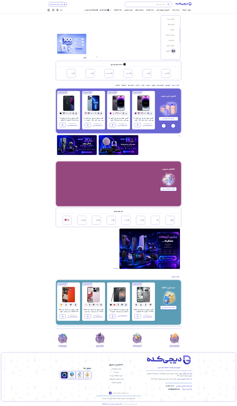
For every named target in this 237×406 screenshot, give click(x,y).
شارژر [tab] (143, 85)
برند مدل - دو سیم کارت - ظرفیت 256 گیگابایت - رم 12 (118, 311)
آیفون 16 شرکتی (170, 46)
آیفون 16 (172, 30)
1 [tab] (100, 56)
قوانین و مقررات (116, 383)
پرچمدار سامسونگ (170, 35)
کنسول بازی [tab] (160, 85)
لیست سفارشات (116, 369)
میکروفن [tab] (123, 85)
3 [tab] (96, 56)
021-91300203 (170, 386)
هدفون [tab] (154, 85)
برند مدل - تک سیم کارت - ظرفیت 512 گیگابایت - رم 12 (68, 120)
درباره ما (116, 372)
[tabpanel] (124, 37)
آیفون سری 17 (170, 19)
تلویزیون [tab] (167, 85)
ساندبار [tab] (138, 85)
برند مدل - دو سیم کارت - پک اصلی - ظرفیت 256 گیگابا (93, 311)
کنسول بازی (171, 40)
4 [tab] (95, 56)
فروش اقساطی (103, 10)
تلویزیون (168, 51)
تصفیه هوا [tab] (131, 85)
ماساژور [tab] (118, 85)
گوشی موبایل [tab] (175, 85)
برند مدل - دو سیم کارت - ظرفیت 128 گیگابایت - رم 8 (93, 120)
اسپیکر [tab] (148, 85)
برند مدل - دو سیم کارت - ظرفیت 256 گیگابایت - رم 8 (68, 311)
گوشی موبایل (171, 24)
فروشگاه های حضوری (90, 10)
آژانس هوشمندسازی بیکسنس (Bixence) (112, 404)
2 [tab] (98, 56)
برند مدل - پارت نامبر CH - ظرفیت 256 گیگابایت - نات (118, 120)
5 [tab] (93, 56)
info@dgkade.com (174, 389)
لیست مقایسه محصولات (116, 379)
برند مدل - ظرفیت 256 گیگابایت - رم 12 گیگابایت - (143, 311)
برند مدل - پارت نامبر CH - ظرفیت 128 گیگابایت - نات (143, 120)
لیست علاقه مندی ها (116, 376)
